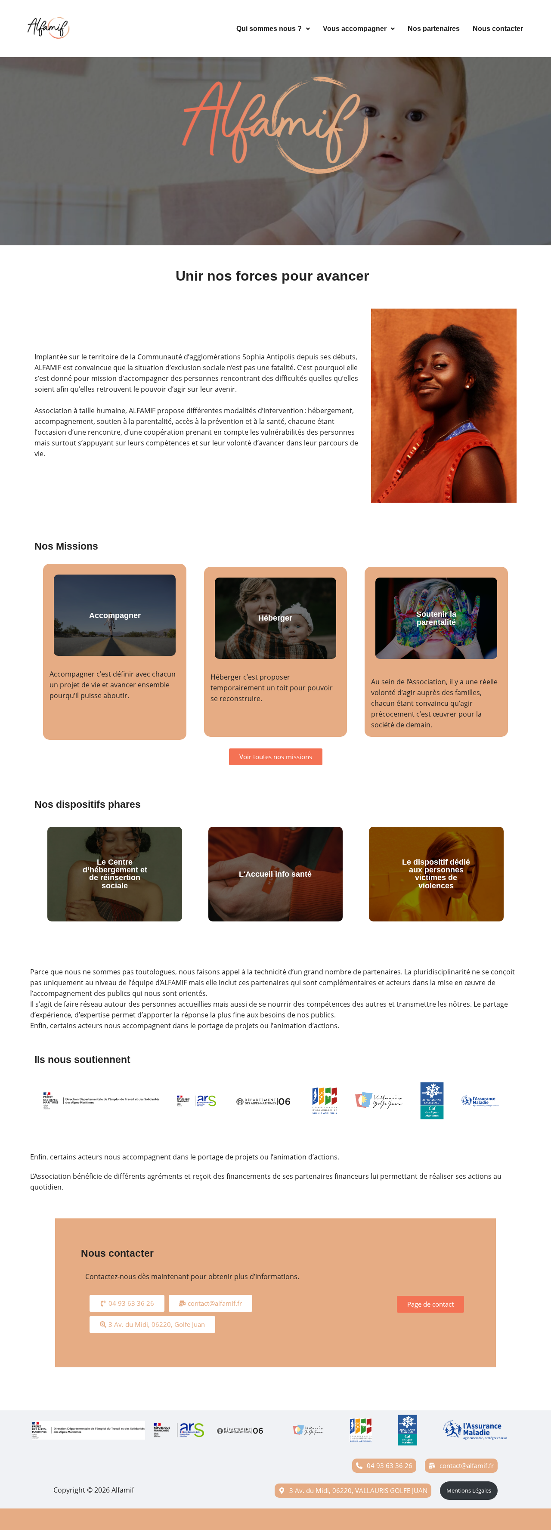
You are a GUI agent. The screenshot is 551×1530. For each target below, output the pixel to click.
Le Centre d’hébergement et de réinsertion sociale (115, 874)
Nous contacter (498, 28)
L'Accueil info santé (275, 874)
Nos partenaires (434, 28)
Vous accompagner (355, 28)
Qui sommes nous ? (269, 28)
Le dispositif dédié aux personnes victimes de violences (436, 874)
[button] (273, 29)
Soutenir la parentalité (436, 618)
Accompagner (115, 615)
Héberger (275, 618)
